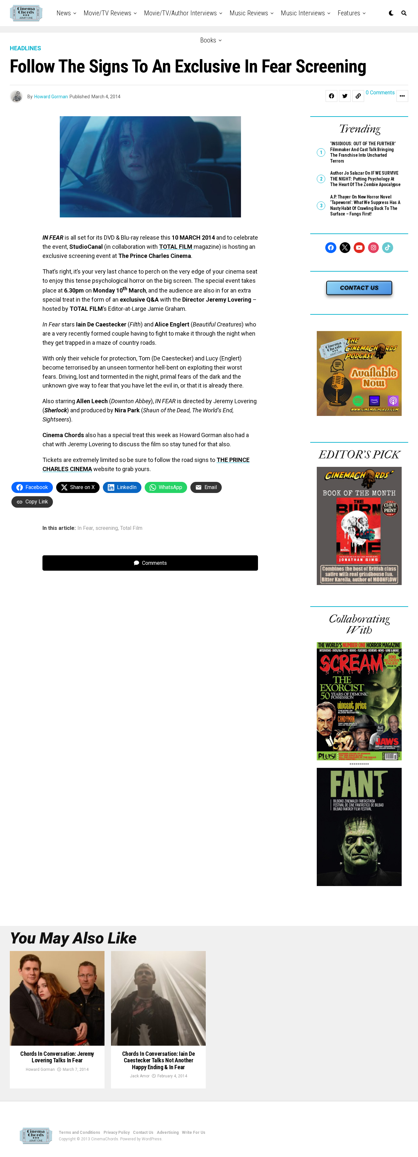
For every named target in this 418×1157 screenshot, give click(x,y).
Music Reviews (249, 13)
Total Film (131, 528)
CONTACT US (359, 288)
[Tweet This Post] (345, 96)
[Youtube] (359, 248)
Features (349, 13)
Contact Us (143, 1132)
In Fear (85, 528)
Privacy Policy (117, 1132)
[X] (345, 248)
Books (208, 40)
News (63, 13)
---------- (359, 764)
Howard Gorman (51, 96)
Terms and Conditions (79, 1132)
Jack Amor (140, 1076)
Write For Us (193, 1132)
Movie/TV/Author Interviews (180, 13)
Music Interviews (303, 13)
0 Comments (380, 93)
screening (106, 528)
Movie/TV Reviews (107, 13)
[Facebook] (331, 248)
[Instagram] (373, 248)
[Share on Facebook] (331, 96)
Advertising (168, 1132)
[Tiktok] (387, 248)
